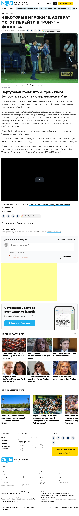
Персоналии (25, 485)
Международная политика (10, 474)
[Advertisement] (29, 282)
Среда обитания (45, 477)
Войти (49, 3)
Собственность (64, 483)
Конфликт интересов (27, 477)
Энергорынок (5, 480)
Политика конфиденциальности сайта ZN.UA (63, 507)
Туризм (61, 480)
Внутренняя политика (8, 471)
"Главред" (25, 107)
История (61, 474)
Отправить (67, 257)
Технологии (43, 474)
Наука (42, 471)
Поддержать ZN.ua (65, 3)
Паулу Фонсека (31, 101)
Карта (3, 451)
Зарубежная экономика (28, 474)
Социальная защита (27, 471)
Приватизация (6, 483)
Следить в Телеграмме (21, 323)
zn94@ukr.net (43, 445)
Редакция (4, 440)
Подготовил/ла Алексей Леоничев (18, 223)
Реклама (4, 443)
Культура (43, 483)
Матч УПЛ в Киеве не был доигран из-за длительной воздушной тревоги (13, 418)
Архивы (3, 437)
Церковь (42, 480)
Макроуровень (6, 477)
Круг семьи (62, 477)
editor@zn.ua (22, 450)
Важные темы (7, 8)
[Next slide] (76, 8)
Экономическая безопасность (26, 481)
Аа (55, 3)
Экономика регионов (8, 486)
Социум (61, 471)
